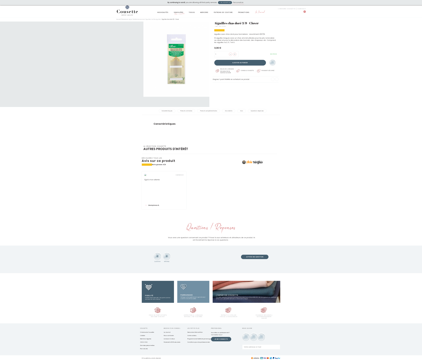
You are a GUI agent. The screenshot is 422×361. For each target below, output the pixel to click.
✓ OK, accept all (225, 2)
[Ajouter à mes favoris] (272, 62)
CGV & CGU (143, 342)
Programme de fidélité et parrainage (199, 339)
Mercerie (204, 12)
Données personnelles (147, 345)
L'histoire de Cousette (147, 332)
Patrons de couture (223, 12)
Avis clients (228, 111)
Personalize (238, 2)
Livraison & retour (169, 339)
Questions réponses (257, 111)
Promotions (243, 12)
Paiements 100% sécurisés (172, 342)
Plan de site (144, 348)
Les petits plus (193, 328)
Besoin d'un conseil (172, 328)
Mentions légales (145, 339)
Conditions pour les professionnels (198, 342)
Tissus (192, 12)
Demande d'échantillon (195, 332)
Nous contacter (169, 335)
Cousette (144, 328)
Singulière (179, 13)
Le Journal (260, 12)
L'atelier (142, 335)
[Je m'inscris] (278, 347)
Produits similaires (186, 111)
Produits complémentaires (208, 111)
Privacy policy (250, 2)
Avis (241, 111)
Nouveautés (162, 12)
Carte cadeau (191, 335)
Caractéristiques (167, 111)
